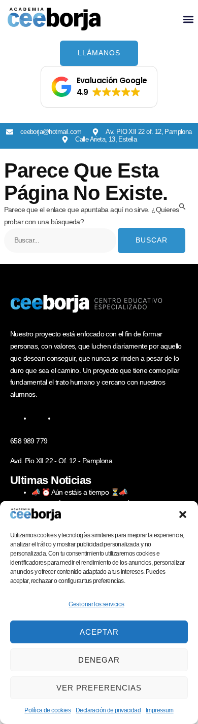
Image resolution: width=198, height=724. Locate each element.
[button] (183, 514)
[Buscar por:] (61, 240)
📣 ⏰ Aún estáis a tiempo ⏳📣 (79, 492)
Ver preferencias (99, 687)
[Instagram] (62, 418)
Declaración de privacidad (108, 710)
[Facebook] (37, 418)
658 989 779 (28, 441)
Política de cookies (47, 710)
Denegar (99, 660)
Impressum (160, 710)
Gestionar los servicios (96, 604)
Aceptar (99, 632)
